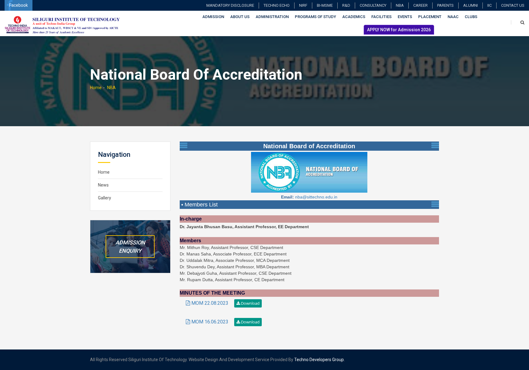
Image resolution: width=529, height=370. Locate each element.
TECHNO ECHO (277, 5)
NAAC (453, 16)
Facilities (381, 16)
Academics (353, 16)
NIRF (303, 5)
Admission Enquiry (130, 246)
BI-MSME (325, 5)
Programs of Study (315, 16)
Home (96, 87)
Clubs (471, 16)
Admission (213, 16)
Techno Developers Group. (319, 359)
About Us (239, 16)
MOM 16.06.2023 (209, 322)
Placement (429, 16)
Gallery (104, 197)
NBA (400, 5)
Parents (445, 5)
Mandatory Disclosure (230, 5)
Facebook (18, 5)
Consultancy (373, 5)
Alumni (470, 5)
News (103, 185)
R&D (346, 5)
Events (405, 16)
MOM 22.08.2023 (209, 303)
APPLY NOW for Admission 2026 (399, 29)
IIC (489, 5)
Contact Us (512, 5)
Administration (272, 16)
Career (420, 5)
